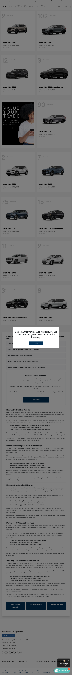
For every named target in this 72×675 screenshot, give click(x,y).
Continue (36, 343)
